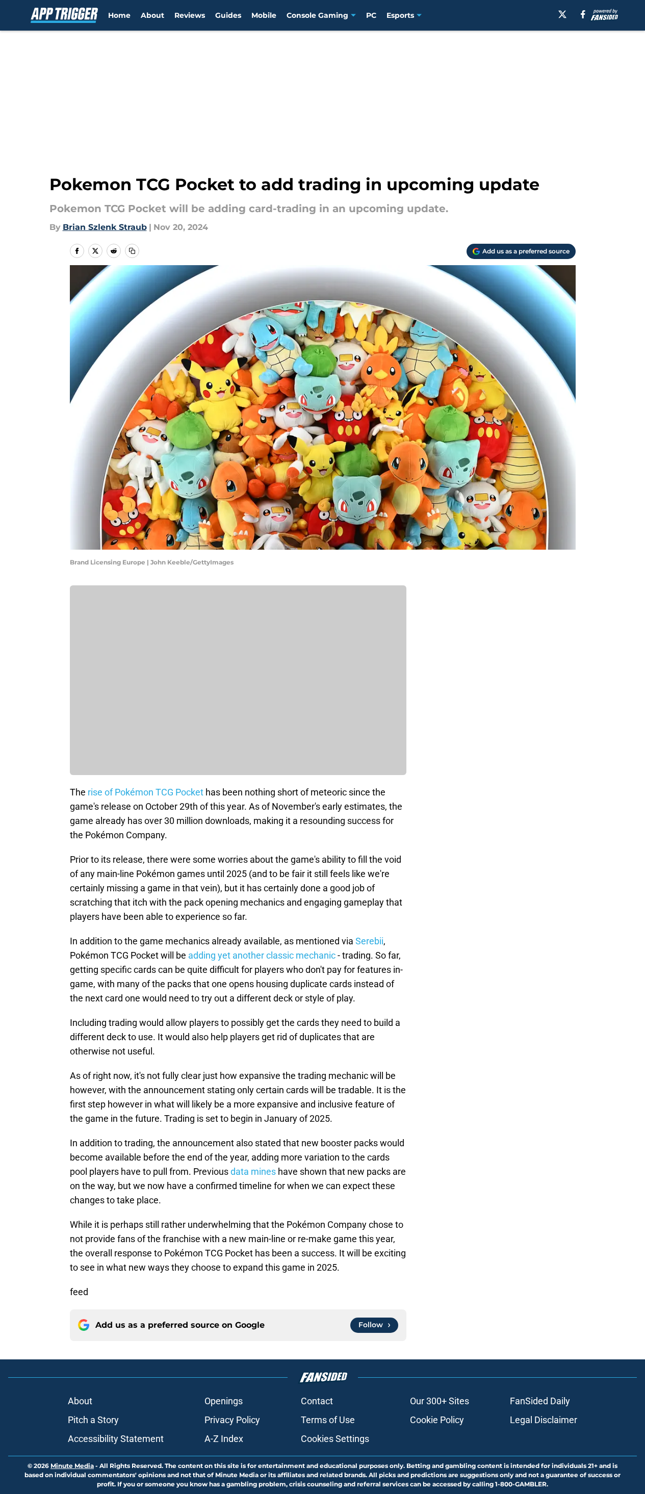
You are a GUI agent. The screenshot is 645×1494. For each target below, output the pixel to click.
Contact (317, 1401)
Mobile (263, 15)
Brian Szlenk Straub (105, 227)
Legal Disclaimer (543, 1419)
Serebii (369, 941)
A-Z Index (223, 1438)
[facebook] (583, 14)
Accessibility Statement (116, 1438)
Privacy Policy (232, 1419)
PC (371, 15)
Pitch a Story (93, 1419)
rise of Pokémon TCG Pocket (145, 792)
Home (119, 15)
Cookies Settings (335, 1438)
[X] (562, 14)
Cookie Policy (437, 1419)
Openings (223, 1401)
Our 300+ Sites (439, 1401)
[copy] (132, 251)
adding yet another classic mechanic (262, 955)
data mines (253, 1171)
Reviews (189, 15)
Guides (228, 15)
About (152, 15)
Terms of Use (328, 1419)
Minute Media (72, 1466)
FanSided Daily (540, 1401)
